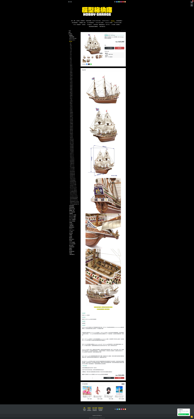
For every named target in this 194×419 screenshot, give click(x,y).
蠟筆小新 (71, 92)
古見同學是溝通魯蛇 (72, 180)
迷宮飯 (71, 45)
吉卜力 (71, 55)
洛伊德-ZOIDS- (72, 156)
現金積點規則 (100, 409)
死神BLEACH (72, 153)
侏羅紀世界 (71, 137)
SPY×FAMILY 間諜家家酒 (73, 190)
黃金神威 (71, 85)
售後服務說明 (95, 410)
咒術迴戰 (71, 75)
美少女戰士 (71, 136)
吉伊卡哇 (71, 68)
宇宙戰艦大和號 (72, 163)
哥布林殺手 (71, 119)
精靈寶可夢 (71, 129)
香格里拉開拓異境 (72, 171)
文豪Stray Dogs (72, 164)
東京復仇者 (71, 126)
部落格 (84, 410)
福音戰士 (71, 79)
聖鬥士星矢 (71, 132)
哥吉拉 (71, 54)
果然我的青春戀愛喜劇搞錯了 (74, 198)
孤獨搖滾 (71, 72)
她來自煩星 (71, 120)
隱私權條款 (100, 410)
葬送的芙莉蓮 (72, 139)
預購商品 (106, 35)
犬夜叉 (71, 51)
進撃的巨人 (71, 116)
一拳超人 (71, 99)
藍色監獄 (71, 78)
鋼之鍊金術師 (72, 149)
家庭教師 (71, 88)
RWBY (71, 62)
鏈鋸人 (71, 44)
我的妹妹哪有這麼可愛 (73, 181)
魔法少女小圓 (72, 143)
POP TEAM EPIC (72, 170)
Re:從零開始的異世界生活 (73, 191)
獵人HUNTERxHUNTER (73, 187)
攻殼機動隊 (71, 123)
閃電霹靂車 (71, 112)
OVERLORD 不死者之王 (73, 188)
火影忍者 (71, 106)
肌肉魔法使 (71, 115)
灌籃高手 (71, 98)
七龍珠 (71, 48)
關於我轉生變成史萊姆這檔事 (74, 197)
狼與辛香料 (71, 130)
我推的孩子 (71, 113)
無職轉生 (71, 89)
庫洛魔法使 (71, 133)
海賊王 (71, 47)
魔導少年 (71, 102)
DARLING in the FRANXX (73, 194)
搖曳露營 (71, 95)
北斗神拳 (71, 81)
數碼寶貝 (71, 103)
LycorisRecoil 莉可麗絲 (73, 184)
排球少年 (71, 96)
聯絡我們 (84, 409)
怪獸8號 (71, 65)
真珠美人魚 (71, 122)
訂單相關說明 (89, 410)
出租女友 (71, 105)
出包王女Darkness (72, 177)
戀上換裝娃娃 (72, 140)
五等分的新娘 (72, 150)
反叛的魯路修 (72, 147)
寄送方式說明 (95, 409)
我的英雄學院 (72, 146)
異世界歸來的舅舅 (72, 174)
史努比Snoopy (72, 154)
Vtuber (71, 61)
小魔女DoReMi (72, 157)
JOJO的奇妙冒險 (72, 167)
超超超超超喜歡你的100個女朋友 (74, 201)
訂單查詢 (89, 409)
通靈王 (71, 58)
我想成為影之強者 (72, 173)
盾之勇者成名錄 (72, 160)
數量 (105, 45)
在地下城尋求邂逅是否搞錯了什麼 (74, 204)
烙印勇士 (71, 71)
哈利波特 (71, 109)
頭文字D (71, 64)
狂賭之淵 (71, 82)
